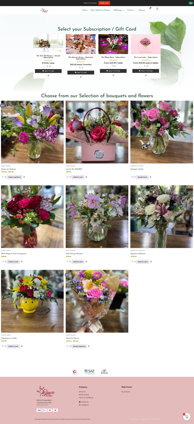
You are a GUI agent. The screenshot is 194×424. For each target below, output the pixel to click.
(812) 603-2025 (42, 405)
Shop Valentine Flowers (100, 10)
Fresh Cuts (104, 3)
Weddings (118, 10)
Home (84, 10)
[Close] (191, 3)
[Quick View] (50, 66)
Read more (142, 177)
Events (130, 10)
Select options (114, 71)
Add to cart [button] (49, 71)
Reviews (142, 10)
